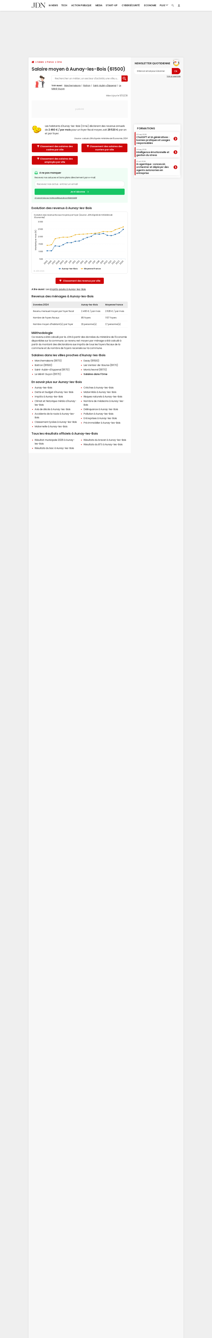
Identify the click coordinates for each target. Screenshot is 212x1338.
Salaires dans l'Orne (95, 374)
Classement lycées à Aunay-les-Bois (56, 422)
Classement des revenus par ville (81, 281)
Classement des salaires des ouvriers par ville (106, 148)
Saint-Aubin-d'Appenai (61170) (52, 369)
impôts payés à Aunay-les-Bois (68, 289)
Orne (59, 62)
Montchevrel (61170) (95, 369)
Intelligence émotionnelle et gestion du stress (152, 152)
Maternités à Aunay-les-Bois (99, 392)
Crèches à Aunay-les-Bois (98, 387)
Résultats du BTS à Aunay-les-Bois (102, 444)
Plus (163, 5)
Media (98, 5)
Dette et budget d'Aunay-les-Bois (54, 392)
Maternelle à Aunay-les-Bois (51, 426)
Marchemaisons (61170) (48, 360)
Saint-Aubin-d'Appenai (104, 85)
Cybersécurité (131, 5)
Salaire (40, 62)
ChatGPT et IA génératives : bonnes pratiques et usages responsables (153, 139)
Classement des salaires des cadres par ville (56, 148)
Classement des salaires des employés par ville (56, 160)
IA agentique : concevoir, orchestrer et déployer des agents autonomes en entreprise (152, 167)
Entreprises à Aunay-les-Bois (100, 418)
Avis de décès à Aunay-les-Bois (52, 409)
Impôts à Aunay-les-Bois (49, 396)
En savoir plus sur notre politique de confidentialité (56, 198)
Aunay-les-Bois (43, 387)
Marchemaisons (72, 85)
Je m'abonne (77, 192)
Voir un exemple (173, 76)
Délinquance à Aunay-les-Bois (100, 409)
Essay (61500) (91, 360)
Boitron (86, 85)
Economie (150, 5)
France (50, 62)
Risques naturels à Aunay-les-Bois (102, 396)
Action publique (81, 5)
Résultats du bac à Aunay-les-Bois (54, 448)
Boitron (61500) (43, 365)
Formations (146, 128)
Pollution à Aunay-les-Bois (98, 413)
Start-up (111, 5)
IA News (53, 5)
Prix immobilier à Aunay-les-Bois (101, 422)
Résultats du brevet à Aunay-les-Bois (104, 440)
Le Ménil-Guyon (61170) (48, 374)
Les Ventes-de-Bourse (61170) (100, 365)
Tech (64, 5)
